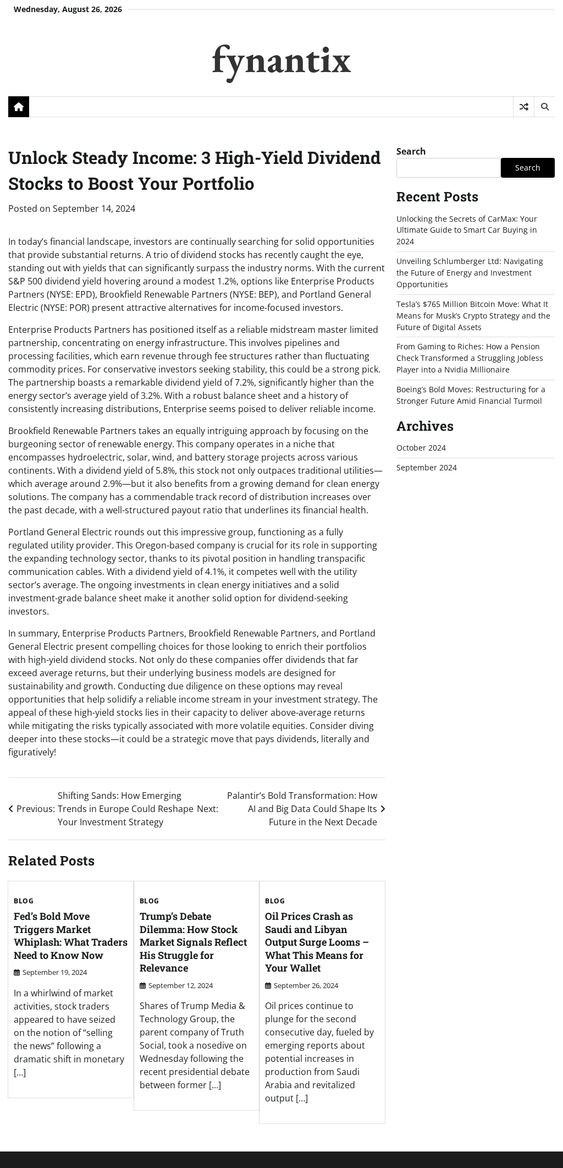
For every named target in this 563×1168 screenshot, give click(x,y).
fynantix (281, 58)
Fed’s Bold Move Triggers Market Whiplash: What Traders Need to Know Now (71, 935)
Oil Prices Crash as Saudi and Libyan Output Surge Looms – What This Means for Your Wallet (317, 941)
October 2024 (421, 447)
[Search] (544, 106)
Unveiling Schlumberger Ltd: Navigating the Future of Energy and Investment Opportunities (469, 272)
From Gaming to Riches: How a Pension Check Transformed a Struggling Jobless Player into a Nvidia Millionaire (469, 358)
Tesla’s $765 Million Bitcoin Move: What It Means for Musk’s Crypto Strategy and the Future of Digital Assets (473, 315)
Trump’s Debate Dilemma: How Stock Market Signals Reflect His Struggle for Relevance (193, 941)
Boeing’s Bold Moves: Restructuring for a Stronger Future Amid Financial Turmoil (470, 395)
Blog (24, 901)
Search (411, 151)
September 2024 (426, 467)
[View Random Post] (524, 106)
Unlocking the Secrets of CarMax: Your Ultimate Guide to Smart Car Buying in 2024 (466, 230)
